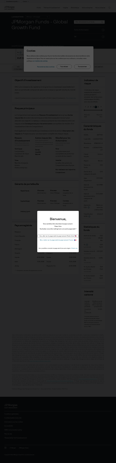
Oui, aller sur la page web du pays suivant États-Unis (57, 236)
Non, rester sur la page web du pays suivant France (57, 240)
